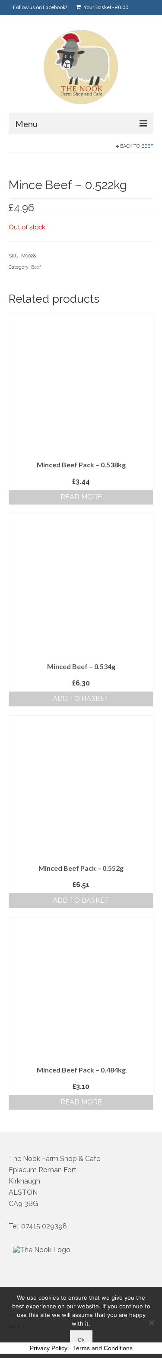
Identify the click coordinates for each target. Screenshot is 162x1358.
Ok (81, 1339)
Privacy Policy (48, 1348)
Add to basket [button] (81, 699)
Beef (147, 146)
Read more (81, 497)
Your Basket (105, 7)
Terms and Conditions (103, 1348)
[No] (151, 1322)
